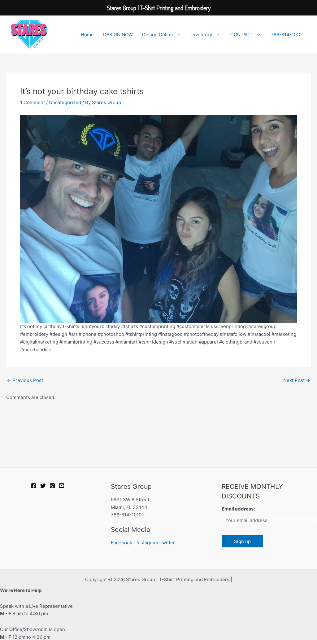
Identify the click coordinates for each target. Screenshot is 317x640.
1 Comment (32, 102)
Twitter (167, 543)
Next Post (296, 380)
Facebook (121, 543)
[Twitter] (43, 486)
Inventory (201, 34)
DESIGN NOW (118, 34)
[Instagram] (52, 486)
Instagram (147, 543)
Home (87, 34)
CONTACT (241, 34)
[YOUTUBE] (61, 486)
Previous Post (25, 380)
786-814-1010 (286, 34)
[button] (177, 34)
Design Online (157, 34)
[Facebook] (34, 486)
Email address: (238, 509)
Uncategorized (65, 102)
